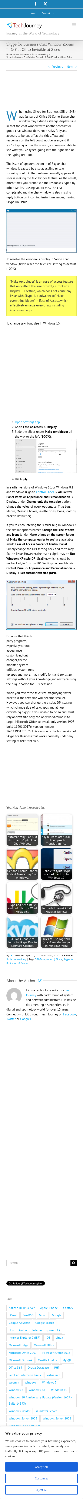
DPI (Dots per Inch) (45, 959)
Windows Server (46, 1411)
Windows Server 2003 (23, 1418)
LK (11, 955)
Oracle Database (38, 1367)
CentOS (68, 1308)
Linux (59, 1338)
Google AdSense (19, 1323)
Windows (31, 1382)
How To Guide (18, 1330)
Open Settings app (27, 422)
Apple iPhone (49, 1308)
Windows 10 (59, 1390)
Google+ (25, 1019)
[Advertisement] (40, 95)
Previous (57, 67)
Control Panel (45, 492)
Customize (41, 1478)
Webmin (14, 1382)
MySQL (67, 1360)
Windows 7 (49, 1382)
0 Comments (25, 963)
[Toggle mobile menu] (74, 24)
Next (70, 67)
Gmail (42, 1315)
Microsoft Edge (18, 1345)
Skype (59, 959)
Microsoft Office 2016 (56, 1353)
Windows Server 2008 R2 (25, 1426)
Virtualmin (53, 1375)
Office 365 (15, 1367)
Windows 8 (16, 1390)
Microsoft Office (44, 1345)
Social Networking (16, 959)
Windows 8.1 (37, 1390)
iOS (48, 1338)
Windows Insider (19, 1411)
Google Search (44, 1323)
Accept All (41, 1467)
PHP (57, 1367)
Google (56, 1315)
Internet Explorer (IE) (46, 1330)
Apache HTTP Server (22, 1308)
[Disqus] (41, 1079)
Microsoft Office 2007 (23, 1353)
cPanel (13, 1315)
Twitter (11, 1019)
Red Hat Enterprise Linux (25, 1375)
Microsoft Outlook (20, 1360)
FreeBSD (28, 1315)
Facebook (69, 1014)
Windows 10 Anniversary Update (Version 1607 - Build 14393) (40, 1400)
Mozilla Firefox (47, 1360)
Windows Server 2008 (57, 1418)
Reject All (41, 1490)
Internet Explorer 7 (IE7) (24, 1338)
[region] (41, 1462)
